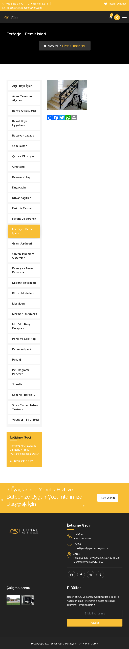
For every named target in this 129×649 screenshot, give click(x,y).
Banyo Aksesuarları (24, 111)
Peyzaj (16, 359)
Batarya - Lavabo (23, 135)
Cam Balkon (19, 146)
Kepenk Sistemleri (24, 283)
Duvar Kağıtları (21, 198)
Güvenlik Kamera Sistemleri (23, 256)
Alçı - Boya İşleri (22, 86)
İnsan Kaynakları (117, 3)
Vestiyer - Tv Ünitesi (25, 419)
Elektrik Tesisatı (22, 208)
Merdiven (18, 303)
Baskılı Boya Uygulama (19, 123)
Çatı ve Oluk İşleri (23, 156)
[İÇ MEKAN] (27, 600)
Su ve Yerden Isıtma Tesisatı (25, 407)
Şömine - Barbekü (23, 395)
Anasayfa (52, 45)
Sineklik (17, 384)
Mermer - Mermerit (24, 314)
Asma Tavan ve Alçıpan (22, 98)
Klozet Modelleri (23, 293)
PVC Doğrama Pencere (21, 372)
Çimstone (18, 167)
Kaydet (95, 623)
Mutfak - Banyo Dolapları (22, 326)
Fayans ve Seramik (24, 219)
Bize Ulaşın (108, 498)
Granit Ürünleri (22, 243)
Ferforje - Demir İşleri (22, 231)
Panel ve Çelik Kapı (24, 339)
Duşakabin (19, 187)
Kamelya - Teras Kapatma (22, 270)
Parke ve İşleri (21, 349)
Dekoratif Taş (21, 177)
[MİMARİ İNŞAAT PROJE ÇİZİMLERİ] (13, 600)
